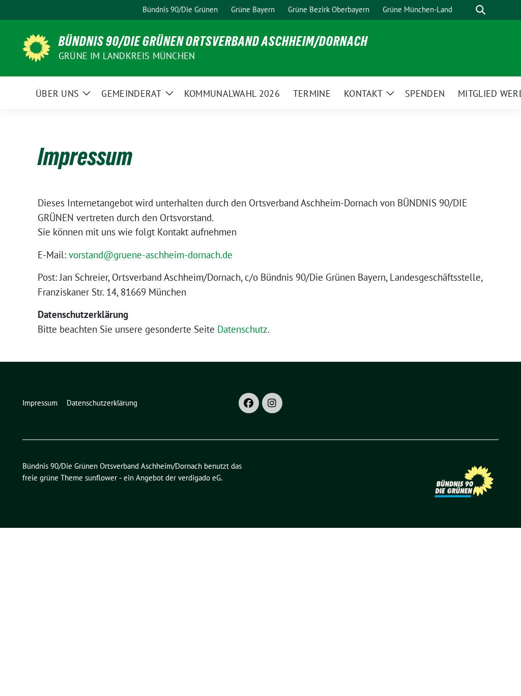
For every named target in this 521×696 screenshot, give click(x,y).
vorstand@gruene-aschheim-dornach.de (151, 255)
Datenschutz (242, 329)
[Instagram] (272, 403)
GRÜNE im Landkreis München (127, 56)
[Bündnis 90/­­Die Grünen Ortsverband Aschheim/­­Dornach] (36, 47)
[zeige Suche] (480, 10)
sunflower (101, 478)
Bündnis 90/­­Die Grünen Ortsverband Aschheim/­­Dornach (213, 41)
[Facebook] (249, 403)
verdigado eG (199, 478)
